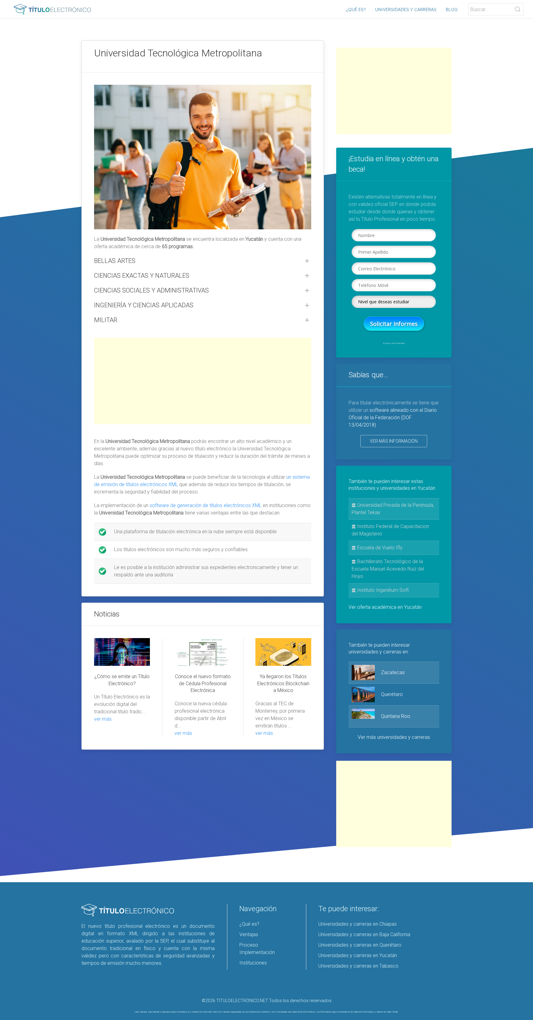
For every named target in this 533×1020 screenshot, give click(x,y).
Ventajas (248, 934)
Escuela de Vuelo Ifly (379, 548)
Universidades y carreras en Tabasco (358, 966)
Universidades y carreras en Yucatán (357, 955)
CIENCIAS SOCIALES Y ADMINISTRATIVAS (151, 290)
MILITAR (105, 320)
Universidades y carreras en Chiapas (357, 924)
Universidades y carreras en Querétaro (359, 945)
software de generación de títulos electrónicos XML (206, 505)
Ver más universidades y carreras (394, 737)
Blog (451, 9)
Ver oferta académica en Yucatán (385, 607)
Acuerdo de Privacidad (394, 343)
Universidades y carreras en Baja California (364, 934)
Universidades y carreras (405, 9)
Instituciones (253, 963)
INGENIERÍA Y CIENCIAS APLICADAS (143, 305)
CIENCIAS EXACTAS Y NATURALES (141, 275)
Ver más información (394, 441)
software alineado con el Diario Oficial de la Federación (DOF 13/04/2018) (393, 417)
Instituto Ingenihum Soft (382, 590)
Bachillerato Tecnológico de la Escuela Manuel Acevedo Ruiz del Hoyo (388, 569)
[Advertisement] (202, 381)
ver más (103, 719)
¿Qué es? (356, 9)
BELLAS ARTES (114, 260)
